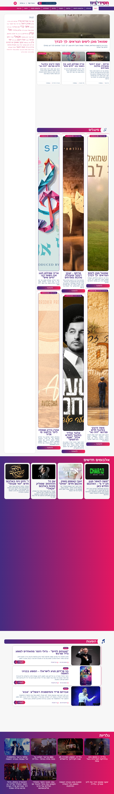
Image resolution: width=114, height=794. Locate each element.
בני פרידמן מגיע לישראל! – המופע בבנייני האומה (45, 672)
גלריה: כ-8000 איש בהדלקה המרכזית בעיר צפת (97, 759)
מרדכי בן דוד (30, 47)
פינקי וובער (21, 49)
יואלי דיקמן (21, 40)
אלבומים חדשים (78, 8)
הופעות (61, 8)
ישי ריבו (32, 45)
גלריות (54, 8)
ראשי (95, 8)
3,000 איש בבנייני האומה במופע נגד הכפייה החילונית (70, 784)
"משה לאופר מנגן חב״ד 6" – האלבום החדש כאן (98, 484)
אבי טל (31, 21)
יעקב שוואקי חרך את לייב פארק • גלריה (97, 783)
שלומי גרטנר (31, 52)
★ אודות (22, 3)
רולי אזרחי (9, 49)
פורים (26, 49)
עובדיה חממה (31, 49)
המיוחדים (46, 8)
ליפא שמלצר (26, 45)
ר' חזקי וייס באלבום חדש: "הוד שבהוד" (17, 482)
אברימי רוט (14, 21)
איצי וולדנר (9, 27)
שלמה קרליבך (24, 52)
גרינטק (9, 34)
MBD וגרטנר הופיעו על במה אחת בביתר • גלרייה (43, 758)
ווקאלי (17, 36)
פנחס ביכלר (16, 49)
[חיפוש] (40, 3)
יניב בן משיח (27, 42)
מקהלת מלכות (11, 45)
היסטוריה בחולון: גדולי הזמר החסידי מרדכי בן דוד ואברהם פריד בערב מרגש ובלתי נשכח (17, 785)
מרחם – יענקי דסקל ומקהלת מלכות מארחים (99, 66)
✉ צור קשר (31, 3)
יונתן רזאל (14, 40)
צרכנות (19, 8)
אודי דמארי (13, 24)
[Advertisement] (73, 104)
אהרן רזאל (25, 24)
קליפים (68, 8)
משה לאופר (20, 47)
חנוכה (27, 40)
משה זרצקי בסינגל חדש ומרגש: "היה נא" (49, 65)
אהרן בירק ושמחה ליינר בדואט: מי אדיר (48, 432)
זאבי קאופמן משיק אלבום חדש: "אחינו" (70, 482)
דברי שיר (31, 37)
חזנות (26, 8)
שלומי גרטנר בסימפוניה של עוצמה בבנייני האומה (17, 758)
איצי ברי (24, 26)
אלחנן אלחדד (16, 30)
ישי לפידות (9, 42)
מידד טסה (19, 45)
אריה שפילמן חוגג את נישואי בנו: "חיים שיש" (73, 65)
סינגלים (88, 8)
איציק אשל (31, 30)
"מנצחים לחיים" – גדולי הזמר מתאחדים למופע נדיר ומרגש (42, 652)
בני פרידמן (26, 34)
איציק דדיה (24, 30)
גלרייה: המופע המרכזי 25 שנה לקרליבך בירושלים (70, 758)
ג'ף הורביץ (20, 33)
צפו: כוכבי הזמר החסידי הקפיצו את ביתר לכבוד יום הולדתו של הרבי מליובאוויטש (44, 785)
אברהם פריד (23, 21)
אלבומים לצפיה (35, 8)
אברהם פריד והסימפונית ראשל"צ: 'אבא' (45, 692)
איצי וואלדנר (16, 27)
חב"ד (11, 37)
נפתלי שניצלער (12, 47)
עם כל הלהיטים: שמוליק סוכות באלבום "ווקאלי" (45, 485)
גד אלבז (14, 34)
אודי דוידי (18, 24)
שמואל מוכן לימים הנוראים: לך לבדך (80, 41)
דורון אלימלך (24, 37)
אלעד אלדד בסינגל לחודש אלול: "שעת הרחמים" (73, 436)
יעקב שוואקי (18, 42)
